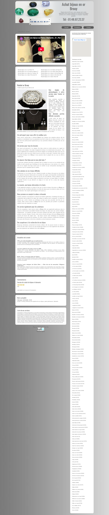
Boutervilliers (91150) (76, 119)
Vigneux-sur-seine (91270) (77, 484)
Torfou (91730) (75, 461)
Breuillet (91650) (75, 128)
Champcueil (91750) (76, 158)
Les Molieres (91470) (76, 289)
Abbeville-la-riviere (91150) (77, 61)
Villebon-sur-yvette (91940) (77, 489)
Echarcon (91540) (76, 204)
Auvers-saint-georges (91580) (78, 80)
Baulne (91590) (75, 89)
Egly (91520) (74, 206)
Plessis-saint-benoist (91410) (78, 381)
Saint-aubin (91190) (76, 406)
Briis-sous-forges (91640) (77, 135)
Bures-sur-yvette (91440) (77, 146)
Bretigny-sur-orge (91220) (77, 126)
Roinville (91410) (75, 397)
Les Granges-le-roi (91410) (77, 287)
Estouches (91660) (76, 213)
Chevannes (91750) (76, 172)
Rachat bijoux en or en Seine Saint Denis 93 (52, 71)
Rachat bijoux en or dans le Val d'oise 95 (51, 75)
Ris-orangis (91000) (76, 395)
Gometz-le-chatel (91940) (77, 243)
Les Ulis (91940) (75, 291)
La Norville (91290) (76, 273)
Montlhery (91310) (76, 344)
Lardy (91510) (75, 277)
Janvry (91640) (75, 261)
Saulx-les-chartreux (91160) (78, 445)
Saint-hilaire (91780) (76, 422)
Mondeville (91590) (76, 337)
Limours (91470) (75, 298)
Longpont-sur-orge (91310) (77, 307)
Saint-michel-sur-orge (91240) (78, 429)
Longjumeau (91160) (76, 305)
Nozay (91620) (75, 358)
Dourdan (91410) (75, 199)
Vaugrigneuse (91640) (76, 468)
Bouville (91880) (75, 123)
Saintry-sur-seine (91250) (77, 443)
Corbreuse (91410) (76, 181)
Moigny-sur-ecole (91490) (77, 335)
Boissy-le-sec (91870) (76, 105)
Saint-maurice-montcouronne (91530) (80, 427)
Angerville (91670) (76, 63)
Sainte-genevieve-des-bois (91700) (79, 441)
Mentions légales (41, 331)
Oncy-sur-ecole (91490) (77, 362)
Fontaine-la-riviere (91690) (77, 227)
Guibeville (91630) (76, 247)
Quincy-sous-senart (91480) (78, 390)
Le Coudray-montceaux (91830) (78, 280)
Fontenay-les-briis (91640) (77, 231)
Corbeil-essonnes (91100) (77, 178)
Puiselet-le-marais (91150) (77, 385)
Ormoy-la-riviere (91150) (77, 367)
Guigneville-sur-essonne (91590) (79, 250)
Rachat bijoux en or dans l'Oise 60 (49, 76)
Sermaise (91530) (76, 450)
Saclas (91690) (75, 402)
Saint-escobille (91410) (77, 415)
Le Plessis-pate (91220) (77, 282)
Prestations (77, 27)
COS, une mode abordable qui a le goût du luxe (29, 241)
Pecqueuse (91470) (76, 379)
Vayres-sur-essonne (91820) (78, 473)
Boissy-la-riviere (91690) (77, 100)
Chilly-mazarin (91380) (76, 174)
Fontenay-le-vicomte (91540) (78, 229)
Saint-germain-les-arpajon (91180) (79, 418)
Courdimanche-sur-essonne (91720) (79, 188)
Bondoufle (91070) (76, 109)
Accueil (66, 27)
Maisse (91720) (75, 310)
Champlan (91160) (76, 160)
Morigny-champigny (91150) (78, 349)
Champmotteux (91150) (77, 162)
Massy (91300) (75, 319)
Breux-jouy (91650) (76, 130)
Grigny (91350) (75, 245)
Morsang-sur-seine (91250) (78, 353)
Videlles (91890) (75, 482)
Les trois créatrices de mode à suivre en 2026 (29, 248)
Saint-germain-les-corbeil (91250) (79, 420)
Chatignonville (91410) (76, 165)
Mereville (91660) (75, 326)
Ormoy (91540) (75, 365)
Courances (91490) (76, 183)
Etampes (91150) (75, 215)
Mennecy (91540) (75, 323)
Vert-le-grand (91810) (76, 477)
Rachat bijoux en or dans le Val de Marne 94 (52, 73)
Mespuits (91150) (75, 330)
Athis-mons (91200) (76, 73)
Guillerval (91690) (75, 252)
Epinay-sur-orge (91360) (77, 211)
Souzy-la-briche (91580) (77, 457)
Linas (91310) (75, 300)
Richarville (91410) (76, 392)
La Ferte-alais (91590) (76, 266)
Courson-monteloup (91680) (78, 190)
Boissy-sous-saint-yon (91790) (78, 107)
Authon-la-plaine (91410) (77, 75)
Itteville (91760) (75, 257)
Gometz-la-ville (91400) (77, 241)
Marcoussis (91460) (76, 312)
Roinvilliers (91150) (76, 399)
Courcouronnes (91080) (77, 185)
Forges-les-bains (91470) (77, 234)
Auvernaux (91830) (76, 77)
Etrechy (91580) (75, 220)
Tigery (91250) (75, 459)
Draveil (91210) (75, 201)
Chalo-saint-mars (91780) (77, 151)
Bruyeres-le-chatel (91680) (77, 142)
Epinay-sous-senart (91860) (78, 208)
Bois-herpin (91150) (76, 98)
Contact (89, 27)
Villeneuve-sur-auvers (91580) (78, 498)
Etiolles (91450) (75, 218)
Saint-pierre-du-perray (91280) (78, 431)
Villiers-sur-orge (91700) (77, 503)
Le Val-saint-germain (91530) (78, 284)
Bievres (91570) (75, 91)
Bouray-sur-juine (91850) (77, 114)
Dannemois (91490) (76, 197)
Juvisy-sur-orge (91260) (77, 264)
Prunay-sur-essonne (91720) (78, 383)
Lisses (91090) (75, 303)
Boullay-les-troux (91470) (77, 112)
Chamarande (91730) (76, 155)
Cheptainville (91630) (76, 169)
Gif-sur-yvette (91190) (76, 236)
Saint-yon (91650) (76, 438)
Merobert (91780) (75, 328)
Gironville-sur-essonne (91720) (78, 238)
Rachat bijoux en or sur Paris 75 (26, 69)
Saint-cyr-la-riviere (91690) (77, 411)
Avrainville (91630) (76, 82)
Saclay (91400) (75, 404)
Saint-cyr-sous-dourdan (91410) (78, 413)
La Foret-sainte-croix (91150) (78, 270)
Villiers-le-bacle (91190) (77, 500)
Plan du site (36, 327)
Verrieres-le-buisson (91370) (78, 475)
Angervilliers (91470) (76, 66)
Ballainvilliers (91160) (76, 84)
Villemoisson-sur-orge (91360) (78, 496)
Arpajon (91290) (75, 68)
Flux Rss (46, 327)
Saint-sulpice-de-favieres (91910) (79, 434)
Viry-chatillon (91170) (76, 505)
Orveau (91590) (75, 372)
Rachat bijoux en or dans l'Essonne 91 (27, 75)
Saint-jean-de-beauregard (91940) (79, 425)
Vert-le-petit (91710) (76, 480)
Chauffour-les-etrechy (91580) (78, 167)
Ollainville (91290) (75, 360)
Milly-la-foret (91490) (76, 333)
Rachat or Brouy (23, 85)
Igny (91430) (74, 254)
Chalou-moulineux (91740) (77, 153)
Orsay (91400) (75, 369)
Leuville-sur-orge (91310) (77, 296)
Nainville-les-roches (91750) (78, 356)
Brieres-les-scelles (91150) (77, 132)
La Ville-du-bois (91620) (77, 275)
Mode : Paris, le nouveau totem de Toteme (28, 256)
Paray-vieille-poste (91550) (77, 376)
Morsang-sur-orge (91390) (77, 351)
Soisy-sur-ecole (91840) (77, 452)
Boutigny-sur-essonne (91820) (78, 121)
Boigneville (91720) (76, 96)
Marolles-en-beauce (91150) (78, 314)
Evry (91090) (75, 222)
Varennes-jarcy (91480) (77, 466)
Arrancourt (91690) (76, 70)
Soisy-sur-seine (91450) (77, 454)
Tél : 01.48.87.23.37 (73, 19)
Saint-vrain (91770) (76, 436)
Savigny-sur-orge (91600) (77, 448)
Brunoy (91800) (75, 139)
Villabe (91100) (75, 487)
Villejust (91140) (75, 494)
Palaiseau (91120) (76, 374)
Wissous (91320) (75, 507)
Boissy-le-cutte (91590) (77, 103)
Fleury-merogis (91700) (77, 224)
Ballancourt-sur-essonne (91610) (79, 86)
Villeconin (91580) (75, 491)
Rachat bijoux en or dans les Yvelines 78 (28, 73)
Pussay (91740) (75, 388)
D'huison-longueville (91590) (78, 195)
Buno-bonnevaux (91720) (77, 144)
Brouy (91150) (75, 137)
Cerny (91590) (75, 149)
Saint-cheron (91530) (76, 408)
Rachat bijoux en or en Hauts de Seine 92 (51, 69)
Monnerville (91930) (76, 339)
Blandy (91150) (75, 93)
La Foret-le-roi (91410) (76, 268)
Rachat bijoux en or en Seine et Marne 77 (28, 71)
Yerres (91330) (75, 510)
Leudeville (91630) (76, 293)
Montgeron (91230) (76, 342)
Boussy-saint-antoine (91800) (78, 116)
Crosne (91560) (75, 192)
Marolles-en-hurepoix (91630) (78, 316)
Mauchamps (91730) (76, 321)
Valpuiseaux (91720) (76, 464)
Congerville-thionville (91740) (78, 176)
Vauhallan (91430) (76, 471)
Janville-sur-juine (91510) (77, 259)
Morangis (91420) (75, 346)
